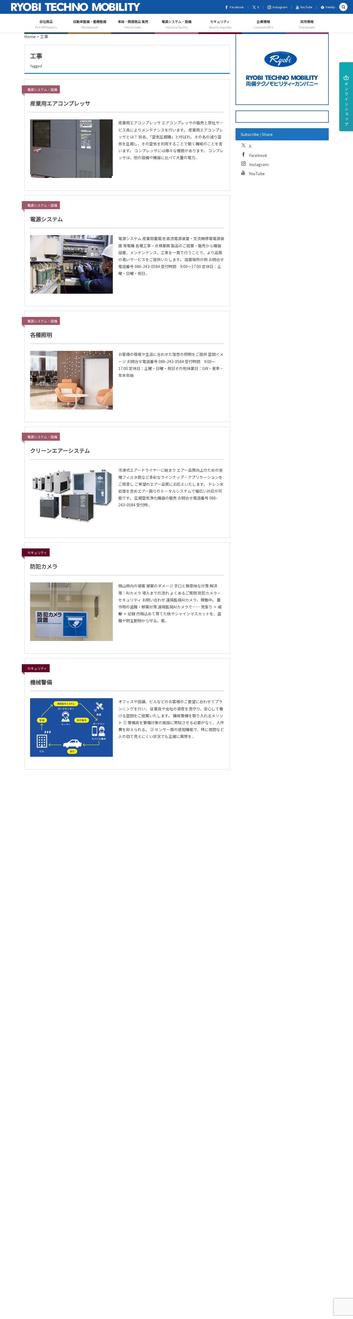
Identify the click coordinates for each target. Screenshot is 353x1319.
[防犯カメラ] (71, 611)
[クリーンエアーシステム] (71, 496)
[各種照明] (71, 380)
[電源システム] (71, 264)
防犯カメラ (44, 566)
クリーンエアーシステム (60, 450)
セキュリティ (37, 552)
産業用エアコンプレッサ (60, 103)
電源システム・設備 (42, 89)
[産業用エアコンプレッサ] (71, 148)
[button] (343, 7)
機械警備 (41, 682)
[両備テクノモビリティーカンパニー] (75, 7)
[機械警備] (71, 727)
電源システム (46, 219)
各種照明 (41, 335)
